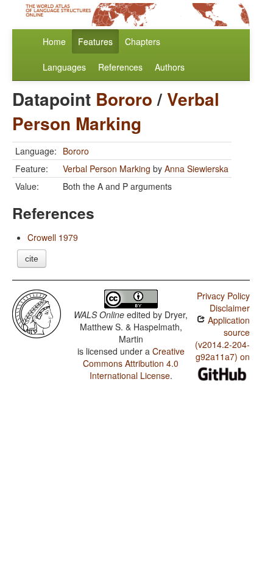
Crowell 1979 (52, 237)
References (120, 67)
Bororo (124, 98)
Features (95, 41)
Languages (64, 67)
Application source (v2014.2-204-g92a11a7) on (222, 338)
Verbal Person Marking (115, 111)
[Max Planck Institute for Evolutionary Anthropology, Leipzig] (36, 313)
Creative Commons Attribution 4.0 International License (134, 363)
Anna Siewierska (196, 168)
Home (54, 41)
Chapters (142, 41)
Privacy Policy (223, 296)
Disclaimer (230, 308)
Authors (170, 67)
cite (31, 258)
